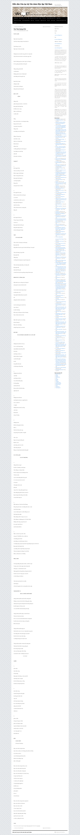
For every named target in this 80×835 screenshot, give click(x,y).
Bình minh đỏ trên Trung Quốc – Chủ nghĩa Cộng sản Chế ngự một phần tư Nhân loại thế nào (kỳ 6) (61, 345)
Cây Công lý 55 (58, 164)
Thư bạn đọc (37, 20)
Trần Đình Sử (57, 386)
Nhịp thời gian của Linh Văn (59, 297)
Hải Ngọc (57, 379)
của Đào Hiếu (59, 329)
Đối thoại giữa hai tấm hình (59, 369)
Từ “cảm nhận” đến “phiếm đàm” (60, 348)
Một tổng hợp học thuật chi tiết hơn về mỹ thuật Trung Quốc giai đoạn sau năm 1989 (61, 173)
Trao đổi (48, 20)
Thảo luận (44, 18)
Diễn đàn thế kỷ (58, 377)
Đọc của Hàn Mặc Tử (60, 350)
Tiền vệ (57, 385)
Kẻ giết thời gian (58, 212)
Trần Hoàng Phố (29, 825)
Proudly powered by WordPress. (60, 832)
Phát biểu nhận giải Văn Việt (61, 20)
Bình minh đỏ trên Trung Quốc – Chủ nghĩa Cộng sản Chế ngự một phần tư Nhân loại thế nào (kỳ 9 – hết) (61, 308)
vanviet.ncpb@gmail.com (58, 43)
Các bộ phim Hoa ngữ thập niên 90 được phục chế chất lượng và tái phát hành (61, 281)
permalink (38, 825)
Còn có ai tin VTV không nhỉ (60, 196)
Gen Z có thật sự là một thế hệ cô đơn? (61, 192)
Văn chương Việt (58, 387)
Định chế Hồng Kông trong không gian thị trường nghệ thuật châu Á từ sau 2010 (61, 248)
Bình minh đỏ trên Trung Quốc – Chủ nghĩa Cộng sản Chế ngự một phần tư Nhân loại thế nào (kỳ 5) (61, 355)
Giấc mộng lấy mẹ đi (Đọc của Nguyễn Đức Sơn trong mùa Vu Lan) (61, 153)
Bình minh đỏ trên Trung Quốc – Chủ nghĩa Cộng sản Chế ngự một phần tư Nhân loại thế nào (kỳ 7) (61, 332)
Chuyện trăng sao (58, 299)
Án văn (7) (57, 161)
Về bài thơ (59, 225)
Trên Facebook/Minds (26, 20)
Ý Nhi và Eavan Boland (59, 179)
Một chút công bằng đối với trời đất (60, 175)
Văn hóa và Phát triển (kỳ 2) (18, 26)
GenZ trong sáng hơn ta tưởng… (60, 139)
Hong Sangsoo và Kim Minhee (60, 213)
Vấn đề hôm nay (21, 18)
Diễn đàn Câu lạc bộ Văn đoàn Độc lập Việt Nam (32, 4)
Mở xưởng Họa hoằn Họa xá (60, 188)
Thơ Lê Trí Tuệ (58, 158)
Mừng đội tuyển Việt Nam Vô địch (60, 141)
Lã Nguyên (57, 381)
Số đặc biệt (16, 18)
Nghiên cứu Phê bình (34, 18)
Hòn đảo (57, 181)
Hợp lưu (57, 380)
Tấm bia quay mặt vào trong (59, 241)
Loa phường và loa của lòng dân (60, 245)
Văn (26, 18)
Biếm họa (32, 20)
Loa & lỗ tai (57, 211)
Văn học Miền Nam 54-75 (51, 18)
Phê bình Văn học (58, 384)
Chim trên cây (57, 279)
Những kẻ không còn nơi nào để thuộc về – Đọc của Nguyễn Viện (61, 263)
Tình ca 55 (57, 224)
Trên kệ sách (53, 20)
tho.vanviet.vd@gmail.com (58, 39)
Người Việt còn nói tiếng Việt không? (61, 367)
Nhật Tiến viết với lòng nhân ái (60, 291)
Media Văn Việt (43, 20)
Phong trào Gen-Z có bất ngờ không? (61, 159)
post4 (27, 30)
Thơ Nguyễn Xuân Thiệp (59, 316)
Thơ (28, 18)
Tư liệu (40, 18)
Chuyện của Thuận (58, 293)
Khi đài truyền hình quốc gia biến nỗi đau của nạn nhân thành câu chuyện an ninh (61, 219)
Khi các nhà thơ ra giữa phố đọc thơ (60, 177)
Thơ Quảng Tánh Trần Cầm (60, 295)
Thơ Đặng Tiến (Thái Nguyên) (60, 231)
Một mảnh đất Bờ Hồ (58, 162)
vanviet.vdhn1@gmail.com (58, 47)
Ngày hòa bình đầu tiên (47, 26)
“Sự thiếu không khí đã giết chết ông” (61, 301)
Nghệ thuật (58, 18)
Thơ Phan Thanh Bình (59, 206)
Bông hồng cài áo (58, 277)
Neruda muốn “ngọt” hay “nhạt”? (60, 250)
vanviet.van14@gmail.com (58, 35)
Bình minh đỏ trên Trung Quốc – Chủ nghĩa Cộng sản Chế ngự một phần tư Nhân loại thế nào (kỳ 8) (61, 323)
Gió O (56, 378)
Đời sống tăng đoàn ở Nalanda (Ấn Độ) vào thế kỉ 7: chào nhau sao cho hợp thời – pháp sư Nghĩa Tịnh (61, 228)
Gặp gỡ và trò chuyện (17, 20)
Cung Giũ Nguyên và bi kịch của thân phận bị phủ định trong (61, 130)
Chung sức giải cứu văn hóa (59, 190)
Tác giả (15, 22)
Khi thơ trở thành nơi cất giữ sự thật (60, 352)
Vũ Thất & (59, 120)
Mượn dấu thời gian (58, 383)
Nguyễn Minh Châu (58, 311)
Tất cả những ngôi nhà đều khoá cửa (61, 165)
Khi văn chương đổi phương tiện (60, 149)
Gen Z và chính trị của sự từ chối (60, 243)
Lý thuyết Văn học (58, 382)
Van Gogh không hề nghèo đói (60, 194)
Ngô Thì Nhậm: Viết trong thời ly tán (61, 335)
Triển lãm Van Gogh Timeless (60, 201)
